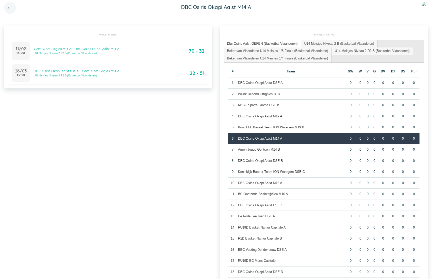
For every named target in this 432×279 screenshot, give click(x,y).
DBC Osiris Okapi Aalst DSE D (260, 272)
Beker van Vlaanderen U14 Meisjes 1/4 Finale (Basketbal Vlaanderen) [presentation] (277, 58)
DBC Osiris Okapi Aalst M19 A (260, 116)
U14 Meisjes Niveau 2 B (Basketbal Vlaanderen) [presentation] (339, 43)
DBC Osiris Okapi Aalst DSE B (260, 161)
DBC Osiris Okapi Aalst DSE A (260, 83)
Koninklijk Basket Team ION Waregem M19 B (271, 127)
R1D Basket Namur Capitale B (260, 238)
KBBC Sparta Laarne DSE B (258, 105)
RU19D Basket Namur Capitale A (262, 227)
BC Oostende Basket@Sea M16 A (263, 194)
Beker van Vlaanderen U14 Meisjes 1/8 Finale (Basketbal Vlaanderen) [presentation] (277, 51)
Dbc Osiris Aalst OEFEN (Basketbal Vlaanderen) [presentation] (262, 43)
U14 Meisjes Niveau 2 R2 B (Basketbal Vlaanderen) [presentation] (372, 51)
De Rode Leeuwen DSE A (256, 216)
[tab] (262, 44)
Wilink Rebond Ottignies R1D (259, 94)
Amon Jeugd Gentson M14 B (259, 149)
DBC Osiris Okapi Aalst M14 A (260, 138)
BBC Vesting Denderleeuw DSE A (262, 250)
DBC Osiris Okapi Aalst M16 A (260, 183)
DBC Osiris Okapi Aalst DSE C (260, 205)
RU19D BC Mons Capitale (257, 261)
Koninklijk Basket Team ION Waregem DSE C (271, 172)
